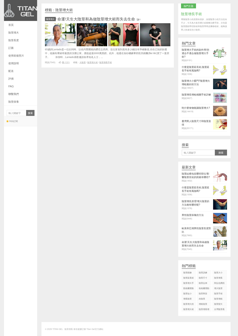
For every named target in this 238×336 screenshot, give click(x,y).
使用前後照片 (16, 55)
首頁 (11, 25)
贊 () (66, 62)
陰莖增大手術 (188, 283)
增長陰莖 (187, 298)
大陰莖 (82, 62)
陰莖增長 (218, 277)
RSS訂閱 (13, 121)
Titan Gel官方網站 (94, 328)
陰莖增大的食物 (188, 304)
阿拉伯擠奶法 (219, 283)
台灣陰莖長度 (219, 310)
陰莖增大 (13, 32)
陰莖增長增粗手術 (204, 310)
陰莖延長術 (188, 277)
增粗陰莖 (203, 303)
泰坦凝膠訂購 (79, 328)
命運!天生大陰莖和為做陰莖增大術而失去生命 (96, 18)
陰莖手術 (218, 293)
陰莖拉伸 (203, 282)
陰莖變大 (218, 303)
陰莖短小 (187, 293)
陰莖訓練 (203, 272)
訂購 (11, 48)
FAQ (11, 86)
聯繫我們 (13, 94)
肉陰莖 (202, 298)
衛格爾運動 (204, 288)
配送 (11, 71)
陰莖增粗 (218, 298)
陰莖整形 (203, 293)
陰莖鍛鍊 (187, 272)
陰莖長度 (13, 40)
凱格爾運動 (188, 288)
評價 (11, 78)
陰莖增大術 (92, 62)
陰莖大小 (218, 272)
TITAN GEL (20, 10)
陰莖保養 (13, 101)
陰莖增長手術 (105, 62)
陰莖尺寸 (203, 277)
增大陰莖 (218, 288)
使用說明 (13, 63)
